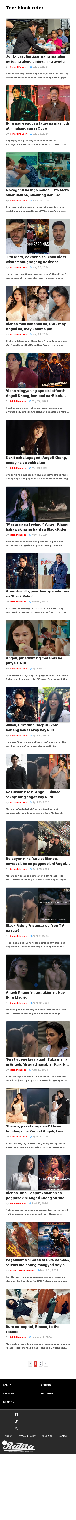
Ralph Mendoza (18, 401)
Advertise (47, 1435)
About (8, 1435)
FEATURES (47, 1393)
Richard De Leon (18, 67)
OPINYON (8, 1402)
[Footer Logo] (18, 1446)
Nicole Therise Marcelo (22, 1270)
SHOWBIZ (8, 1393)
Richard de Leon (18, 200)
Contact (62, 1435)
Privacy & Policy (27, 1435)
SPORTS (46, 1385)
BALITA (7, 1385)
